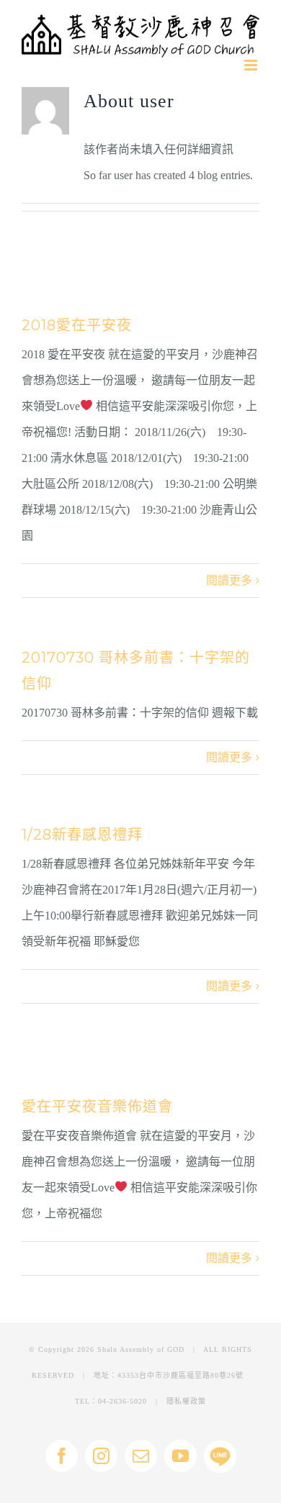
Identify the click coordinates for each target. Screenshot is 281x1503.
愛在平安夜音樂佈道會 (97, 1106)
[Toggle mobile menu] (251, 65)
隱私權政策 (186, 1401)
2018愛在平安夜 (77, 325)
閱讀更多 (229, 580)
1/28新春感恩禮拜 (82, 834)
